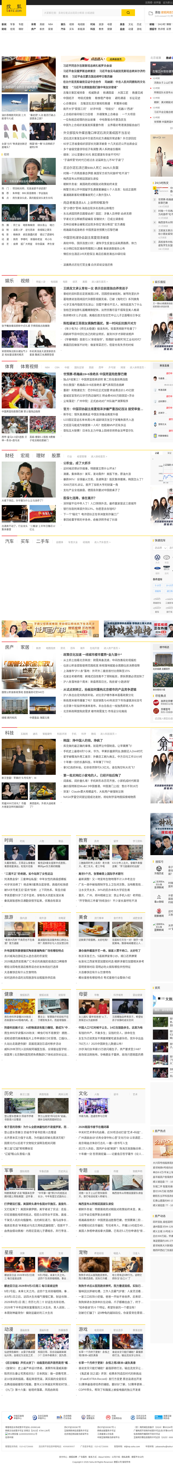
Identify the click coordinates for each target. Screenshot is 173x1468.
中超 (66, 367)
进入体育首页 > (137, 367)
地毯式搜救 (84, 98)
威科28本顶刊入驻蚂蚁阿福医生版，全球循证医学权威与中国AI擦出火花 (47, 1049)
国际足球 (79, 367)
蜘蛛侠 (17, 234)
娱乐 (9, 280)
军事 (12, 24)
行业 (69, 456)
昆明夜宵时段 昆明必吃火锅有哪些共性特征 (105, 966)
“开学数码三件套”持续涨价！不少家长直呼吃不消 (108, 900)
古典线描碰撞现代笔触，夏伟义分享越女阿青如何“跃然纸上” (40, 1384)
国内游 (23, 918)
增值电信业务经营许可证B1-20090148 (22, 1427)
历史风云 (63, 1171)
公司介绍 (116, 1457)
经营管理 (81, 456)
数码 (93, 733)
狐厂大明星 (27, 244)
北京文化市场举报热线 (141, 1417)
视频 (71, 24)
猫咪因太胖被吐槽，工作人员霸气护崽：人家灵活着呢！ (112, 1291)
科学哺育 (118, 995)
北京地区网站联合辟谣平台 (76, 1434)
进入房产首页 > (112, 648)
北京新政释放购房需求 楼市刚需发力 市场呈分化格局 (95, 711)
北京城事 (155, 57)
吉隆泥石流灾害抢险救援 (95, 103)
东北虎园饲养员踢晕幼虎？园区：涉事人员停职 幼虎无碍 (97, 213)
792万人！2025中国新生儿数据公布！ (101, 1043)
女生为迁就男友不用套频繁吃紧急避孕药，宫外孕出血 (111, 1038)
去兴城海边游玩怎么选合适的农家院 (25, 956)
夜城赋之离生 (45, 229)
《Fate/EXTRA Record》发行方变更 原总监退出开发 (110, 1379)
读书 (116, 1094)
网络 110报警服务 (90, 1417)
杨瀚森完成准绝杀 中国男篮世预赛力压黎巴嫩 (90, 229)
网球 (122, 367)
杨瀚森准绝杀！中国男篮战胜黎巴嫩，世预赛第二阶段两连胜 (115, 1220)
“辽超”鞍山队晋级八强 (17, 1154)
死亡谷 (17, 225)
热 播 (5, 225)
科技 (9, 733)
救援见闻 (137, 92)
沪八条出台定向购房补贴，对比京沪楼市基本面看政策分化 (98, 695)
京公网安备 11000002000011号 (22, 1434)
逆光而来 (30, 229)
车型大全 (73, 542)
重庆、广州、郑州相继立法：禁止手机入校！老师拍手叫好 (114, 895)
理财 (21, 29)
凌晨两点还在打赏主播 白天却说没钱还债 (88, 264)
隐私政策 (126, 1457)
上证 (157, 453)
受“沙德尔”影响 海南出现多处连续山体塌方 (88, 208)
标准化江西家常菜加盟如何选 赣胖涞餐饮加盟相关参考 (111, 961)
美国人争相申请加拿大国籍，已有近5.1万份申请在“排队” (112, 1230)
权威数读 (94, 92)
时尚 (8, 840)
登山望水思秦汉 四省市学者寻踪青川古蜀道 (30, 1132)
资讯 (62, 648)
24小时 (161, 24)
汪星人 (136, 1253)
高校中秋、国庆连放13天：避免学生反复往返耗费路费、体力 (100, 243)
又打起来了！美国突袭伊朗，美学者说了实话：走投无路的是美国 (43, 1209)
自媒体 (59, 542)
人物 (41, 841)
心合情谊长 (70, 103)
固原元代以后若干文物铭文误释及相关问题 (30, 1143)
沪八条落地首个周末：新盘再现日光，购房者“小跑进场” (96, 681)
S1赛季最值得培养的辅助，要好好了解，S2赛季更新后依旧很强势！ (120, 1384)
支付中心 (63, 1457)
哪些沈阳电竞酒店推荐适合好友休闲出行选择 (31, 966)
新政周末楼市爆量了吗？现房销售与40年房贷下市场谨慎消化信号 (102, 700)
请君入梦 (18, 229)
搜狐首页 (14, 8)
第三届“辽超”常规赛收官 (18, 1148)
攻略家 (62, 918)
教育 (101, 29)
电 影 (5, 234)
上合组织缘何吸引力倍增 (78, 114)
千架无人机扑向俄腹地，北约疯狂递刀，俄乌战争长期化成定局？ (43, 1220)
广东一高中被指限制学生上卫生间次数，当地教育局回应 (112, 884)
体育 (9, 366)
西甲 (100, 367)
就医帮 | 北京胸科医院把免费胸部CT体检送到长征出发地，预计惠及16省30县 (50, 1054)
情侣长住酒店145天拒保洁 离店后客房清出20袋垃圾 (94, 254)
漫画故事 (24, 1330)
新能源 (81, 29)
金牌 (16, 244)
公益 (96, 1171)
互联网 (24, 733)
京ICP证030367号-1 (106, 1427)
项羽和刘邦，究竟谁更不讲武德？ (30, 188)
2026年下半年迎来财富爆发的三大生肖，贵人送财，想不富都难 (42, 1307)
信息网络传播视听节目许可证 (147, 1434)
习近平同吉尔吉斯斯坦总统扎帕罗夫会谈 (87, 65)
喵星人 (117, 1253)
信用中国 (9, 1437)
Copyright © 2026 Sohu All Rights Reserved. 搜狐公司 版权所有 (101, 1462)
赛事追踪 (137, 1330)
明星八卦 (41, 281)
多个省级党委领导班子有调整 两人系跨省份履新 (92, 149)
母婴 (109, 24)
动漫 (130, 29)
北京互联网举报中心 (43, 1417)
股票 (56, 455)
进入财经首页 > (99, 456)
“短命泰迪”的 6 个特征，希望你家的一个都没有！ (108, 1307)
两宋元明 (63, 1094)
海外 (82, 648)
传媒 (116, 1171)
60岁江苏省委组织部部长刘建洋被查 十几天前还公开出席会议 (100, 143)
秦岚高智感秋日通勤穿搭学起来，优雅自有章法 (32, 900)
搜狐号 (159, 861)
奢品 (60, 841)
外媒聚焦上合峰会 (107, 114)
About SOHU (104, 1457)
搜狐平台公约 (137, 1457)
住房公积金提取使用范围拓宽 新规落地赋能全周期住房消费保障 (101, 665)
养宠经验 (99, 1253)
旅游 (101, 24)
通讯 (35, 733)
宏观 (12, 29)
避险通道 (120, 98)
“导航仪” (110, 108)
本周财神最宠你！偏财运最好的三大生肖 (28, 1312)
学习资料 (137, 841)
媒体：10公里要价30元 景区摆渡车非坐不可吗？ (92, 154)
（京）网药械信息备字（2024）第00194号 (153, 1427)
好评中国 (95, 108)
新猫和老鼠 (36, 239)
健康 (109, 29)
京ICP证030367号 (72, 1427)
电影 (65, 281)
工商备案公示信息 (105, 1434)
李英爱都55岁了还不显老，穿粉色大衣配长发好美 (34, 895)
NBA (50, 24)
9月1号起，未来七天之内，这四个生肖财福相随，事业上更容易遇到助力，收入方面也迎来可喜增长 (63, 1291)
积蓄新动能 (120, 103)
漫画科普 (44, 1330)
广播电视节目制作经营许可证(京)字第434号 (153, 1431)
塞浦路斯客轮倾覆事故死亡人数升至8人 (87, 194)
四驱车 (158, 591)
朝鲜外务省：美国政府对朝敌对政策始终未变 (90, 184)
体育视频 (29, 366)
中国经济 (68, 98)
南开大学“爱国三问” (74, 108)
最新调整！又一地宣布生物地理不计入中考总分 (107, 879)
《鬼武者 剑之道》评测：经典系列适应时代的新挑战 (110, 1373)
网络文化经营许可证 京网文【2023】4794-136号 (27, 1431)
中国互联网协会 (117, 1417)
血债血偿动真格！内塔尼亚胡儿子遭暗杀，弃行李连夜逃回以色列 (43, 1230)
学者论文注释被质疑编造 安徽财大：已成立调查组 (93, 219)
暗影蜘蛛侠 (29, 225)
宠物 (83, 1252)
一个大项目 (128, 114)
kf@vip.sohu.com (132, 1446)
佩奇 (16, 239)
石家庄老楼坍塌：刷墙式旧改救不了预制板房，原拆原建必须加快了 (103, 676)
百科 (72, 648)
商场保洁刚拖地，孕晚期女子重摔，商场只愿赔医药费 (111, 1054)
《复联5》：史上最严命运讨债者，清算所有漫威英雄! (35, 1368)
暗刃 (52, 225)
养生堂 (50, 244)
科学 (83, 733)
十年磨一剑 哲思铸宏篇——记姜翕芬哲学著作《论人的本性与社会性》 (121, 1154)
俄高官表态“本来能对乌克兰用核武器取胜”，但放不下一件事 (40, 1225)
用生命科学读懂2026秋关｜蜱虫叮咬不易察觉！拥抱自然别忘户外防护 (46, 1033)
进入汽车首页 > (102, 542)
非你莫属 (40, 244)
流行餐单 (99, 918)
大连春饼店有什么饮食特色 (20, 972)
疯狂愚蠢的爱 (30, 234)
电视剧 (81, 24)
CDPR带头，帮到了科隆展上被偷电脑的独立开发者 (110, 1389)
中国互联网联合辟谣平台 (108, 1437)
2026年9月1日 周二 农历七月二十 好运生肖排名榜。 (35, 1302)
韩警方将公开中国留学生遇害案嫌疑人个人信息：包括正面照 (99, 189)
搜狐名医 (44, 995)
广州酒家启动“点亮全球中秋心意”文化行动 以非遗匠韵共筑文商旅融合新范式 (124, 1137)
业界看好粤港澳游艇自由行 (123, 125)
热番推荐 (63, 1330)
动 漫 (5, 239)
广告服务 (83, 1457)
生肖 (60, 1253)
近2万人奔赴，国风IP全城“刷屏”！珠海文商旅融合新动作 (112, 1148)
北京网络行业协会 (67, 1417)
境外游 (42, 918)
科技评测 (61, 733)
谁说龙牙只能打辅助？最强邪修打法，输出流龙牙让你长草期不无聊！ (120, 1368)
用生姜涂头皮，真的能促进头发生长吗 (33, 198)
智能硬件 (47, 733)
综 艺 (5, 244)
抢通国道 (108, 92)
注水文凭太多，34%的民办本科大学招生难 (104, 890)
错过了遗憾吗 (47, 234)
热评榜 (161, 29)
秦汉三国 (24, 1094)
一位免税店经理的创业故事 (79, 119)
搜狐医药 (24, 995)
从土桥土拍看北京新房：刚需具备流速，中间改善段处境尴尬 (99, 660)
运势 (41, 1253)
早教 (96, 995)
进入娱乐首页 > (100, 281)
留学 (116, 841)
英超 (42, 24)
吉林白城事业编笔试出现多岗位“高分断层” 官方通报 (94, 224)
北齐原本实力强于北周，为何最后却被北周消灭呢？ (35, 1137)
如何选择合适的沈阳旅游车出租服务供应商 (30, 977)
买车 (71, 29)
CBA (56, 367)
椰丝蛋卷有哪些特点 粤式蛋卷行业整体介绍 (105, 977)
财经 (9, 455)
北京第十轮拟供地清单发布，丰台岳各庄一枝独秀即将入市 (98, 705)
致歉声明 (137, 1171)
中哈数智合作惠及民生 (112, 119)
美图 (84, 281)
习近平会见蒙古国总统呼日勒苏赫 (92, 76)
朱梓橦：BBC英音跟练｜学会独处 (30, 193)
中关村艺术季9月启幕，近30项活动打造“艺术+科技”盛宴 (112, 1132)
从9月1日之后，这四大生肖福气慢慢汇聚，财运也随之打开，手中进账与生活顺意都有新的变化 (61, 1296)
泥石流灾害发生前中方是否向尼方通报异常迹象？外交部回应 (99, 138)
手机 (73, 733)
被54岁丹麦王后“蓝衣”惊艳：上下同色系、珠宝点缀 (35, 890)
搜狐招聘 (73, 1457)
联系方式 (93, 1457)
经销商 (86, 542)
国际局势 (24, 1171)
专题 (21, 24)
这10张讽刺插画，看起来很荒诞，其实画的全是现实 (35, 1379)
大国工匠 (123, 92)
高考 (96, 841)
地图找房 (50, 648)
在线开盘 (94, 648)
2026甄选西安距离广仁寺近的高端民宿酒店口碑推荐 (35, 961)
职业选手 (118, 1330)
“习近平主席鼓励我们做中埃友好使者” (95, 87)
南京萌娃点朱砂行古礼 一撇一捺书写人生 (103, 1143)
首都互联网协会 (167, 1417)
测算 (22, 1253)
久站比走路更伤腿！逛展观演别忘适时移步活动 (32, 1043)
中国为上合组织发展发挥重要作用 (83, 125)
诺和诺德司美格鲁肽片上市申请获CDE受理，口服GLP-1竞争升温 (43, 1038)
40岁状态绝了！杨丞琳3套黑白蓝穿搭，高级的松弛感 (36, 884)
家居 (50, 29)
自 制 (5, 229)
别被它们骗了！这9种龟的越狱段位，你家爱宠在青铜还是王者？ (117, 1312)
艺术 (135, 1094)
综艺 (74, 281)
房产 (9, 647)
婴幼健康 (137, 995)
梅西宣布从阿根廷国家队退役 (80, 178)
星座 (8, 1252)
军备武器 (44, 1171)
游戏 (139, 29)
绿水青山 (43, 225)
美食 (83, 917)
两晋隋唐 (44, 1094)
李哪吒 (24, 239)
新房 (42, 29)
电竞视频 (99, 1330)
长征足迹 (134, 98)
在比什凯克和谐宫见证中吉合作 (82, 81)
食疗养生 (118, 918)
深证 (169, 453)
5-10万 (158, 585)
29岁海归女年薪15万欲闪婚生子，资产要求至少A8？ (110, 1049)
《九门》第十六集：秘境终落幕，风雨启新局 (31, 1389)
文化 (130, 24)
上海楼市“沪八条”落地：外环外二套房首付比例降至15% (96, 671)
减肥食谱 (137, 918)
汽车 (9, 541)
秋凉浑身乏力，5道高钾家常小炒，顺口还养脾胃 (108, 956)
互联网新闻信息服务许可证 (76, 1431)
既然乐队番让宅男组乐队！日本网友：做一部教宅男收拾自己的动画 (44, 1373)
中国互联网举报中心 (19, 1417)
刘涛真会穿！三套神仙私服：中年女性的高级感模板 (35, 879)
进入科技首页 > (108, 733)
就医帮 (62, 995)
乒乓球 (112, 367)
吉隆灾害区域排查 (74, 92)
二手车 (42, 541)
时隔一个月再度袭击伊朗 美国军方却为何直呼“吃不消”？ (97, 173)
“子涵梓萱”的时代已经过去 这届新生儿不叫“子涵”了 (93, 160)
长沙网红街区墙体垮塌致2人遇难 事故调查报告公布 (94, 248)
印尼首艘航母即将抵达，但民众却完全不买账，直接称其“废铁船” (43, 1214)
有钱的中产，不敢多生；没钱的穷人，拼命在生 (107, 1033)
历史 (139, 24)
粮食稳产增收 (103, 98)
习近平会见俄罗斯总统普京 (79, 71)
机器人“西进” (125, 108)
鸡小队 (48, 239)
